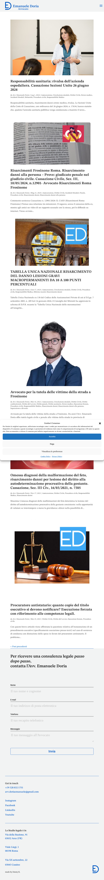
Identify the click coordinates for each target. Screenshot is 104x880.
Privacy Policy (57, 456)
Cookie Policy (46, 456)
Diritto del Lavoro (29, 404)
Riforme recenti (40, 292)
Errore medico (86, 95)
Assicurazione (46, 95)
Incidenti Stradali (17, 97)
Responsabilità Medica (55, 97)
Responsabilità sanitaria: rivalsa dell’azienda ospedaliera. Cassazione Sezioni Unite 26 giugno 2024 (49, 86)
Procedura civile (39, 97)
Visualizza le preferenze (52, 451)
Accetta (52, 437)
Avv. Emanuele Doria (21, 95)
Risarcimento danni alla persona (52, 195)
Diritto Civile (75, 95)
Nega (52, 444)
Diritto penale (42, 404)
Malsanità (29, 97)
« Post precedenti (18, 647)
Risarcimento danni (31, 195)
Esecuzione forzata (81, 404)
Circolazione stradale (61, 95)
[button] (100, 423)
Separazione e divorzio (19, 408)
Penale (82, 193)
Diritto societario (54, 404)
